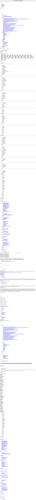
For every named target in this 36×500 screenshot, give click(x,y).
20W (32, 56)
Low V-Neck (3, 149)
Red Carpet (3, 73)
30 (16, 56)
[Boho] (2, 378)
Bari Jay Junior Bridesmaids (6, 217)
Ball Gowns (3, 77)
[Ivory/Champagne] (2, 268)
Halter (3, 147)
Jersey (3, 128)
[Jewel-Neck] (2, 401)
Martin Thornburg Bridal (6, 206)
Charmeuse (3, 126)
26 (10, 56)
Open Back (3, 96)
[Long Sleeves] (2, 407)
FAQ (2, 309)
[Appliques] (1, 390)
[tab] (19, 206)
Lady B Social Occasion (4, 489)
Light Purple (3, 185)
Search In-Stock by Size (4, 53)
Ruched (3, 98)
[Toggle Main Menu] (0, 12)
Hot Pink (3, 187)
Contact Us (3, 308)
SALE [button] (2, 212)
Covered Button (4, 102)
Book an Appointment (7, 1)
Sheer (3, 105)
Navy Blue (3, 183)
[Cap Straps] (2, 409)
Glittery (3, 109)
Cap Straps (3, 170)
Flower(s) (3, 119)
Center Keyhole (4, 93)
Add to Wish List (2, 273)
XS (14, 370)
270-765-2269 (2, 1)
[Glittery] (1, 387)
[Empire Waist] (2, 403)
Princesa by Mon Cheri (4, 484)
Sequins (3, 123)
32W (11, 370)
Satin (3, 131)
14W (22, 56)
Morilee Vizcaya (5, 239)
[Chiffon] (1, 394)
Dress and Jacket (4, 78)
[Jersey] (1, 395)
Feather (3, 127)
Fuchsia (3, 188)
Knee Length (3, 140)
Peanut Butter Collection (6, 228)
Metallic (3, 110)
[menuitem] (19, 4)
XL (2, 59)
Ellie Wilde (3, 464)
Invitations (3, 493)
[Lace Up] (2, 385)
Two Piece (3, 89)
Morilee (4, 209)
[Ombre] (1, 389)
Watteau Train (3, 143)
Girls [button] (0, 478)
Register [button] (3, 353)
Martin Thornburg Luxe (5, 207)
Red (2, 190)
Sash (2, 122)
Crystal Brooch (4, 117)
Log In (2, 6)
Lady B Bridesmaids (5, 218)
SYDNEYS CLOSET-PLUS (6, 211)
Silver (3, 196)
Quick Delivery (12, 261)
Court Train (3, 139)
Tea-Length (3, 142)
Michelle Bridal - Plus (4, 446)
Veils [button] (2, 247)
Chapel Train (3, 138)
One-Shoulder (4, 150)
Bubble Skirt (3, 92)
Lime (3, 179)
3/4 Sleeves (3, 164)
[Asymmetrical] (1, 397)
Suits (2, 470)
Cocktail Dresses (4, 67)
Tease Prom (4, 226)
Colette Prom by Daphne (6, 221)
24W (3, 370)
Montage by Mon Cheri (5, 243)
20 (2, 56)
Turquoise (3, 180)
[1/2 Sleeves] (2, 406)
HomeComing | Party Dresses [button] (3, 475)
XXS (13, 370)
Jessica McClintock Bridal (6, 205)
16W (25, 56)
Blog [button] (2, 325)
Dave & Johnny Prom (5, 223)
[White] (5, 268)
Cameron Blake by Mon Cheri (5, 487)
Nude (3, 193)
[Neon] (1, 388)
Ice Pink (3, 186)
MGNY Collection (4, 490)
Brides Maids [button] (1, 455)
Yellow (3, 176)
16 (28, 55)
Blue (2, 182)
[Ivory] (3, 268)
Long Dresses (3, 81)
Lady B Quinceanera (4, 483)
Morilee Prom (4, 225)
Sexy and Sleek (4, 84)
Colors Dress (3, 462)
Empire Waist (3, 159)
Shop (2, 323)
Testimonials (3, 313)
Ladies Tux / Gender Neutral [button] (5, 229)
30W (9, 370)
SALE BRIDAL (5, 213)
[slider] (32, 363)
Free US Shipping (4, 314)
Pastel (3, 112)
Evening (3, 68)
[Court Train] (1, 398)
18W (28, 56)
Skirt (2, 86)
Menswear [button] (1, 468)
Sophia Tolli (3, 449)
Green (3, 178)
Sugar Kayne (3, 480)
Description (3, 276)
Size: (0, 263)
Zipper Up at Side (4, 106)
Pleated (3, 97)
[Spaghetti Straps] (2, 410)
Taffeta (3, 133)
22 (5, 56)
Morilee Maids (3, 458)
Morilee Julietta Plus (5, 210)
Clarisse (2, 461)
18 (31, 55)
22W (1, 370)
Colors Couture (5, 222)
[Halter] (2, 400)
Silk (2, 132)
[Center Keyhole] (2, 382)
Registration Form (13, 272)
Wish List (3, 4)
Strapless (3, 154)
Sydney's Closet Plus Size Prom (5, 466)
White (3, 197)
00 (5, 55)
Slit (2, 99)
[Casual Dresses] (3, 376)
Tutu (2, 88)
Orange (3, 429)
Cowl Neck (3, 146)
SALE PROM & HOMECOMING (7, 214)
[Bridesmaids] (3, 375)
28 (13, 56)
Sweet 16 (3, 74)
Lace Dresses (3, 79)
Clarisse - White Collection (5, 442)
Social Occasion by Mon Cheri (6, 244)
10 (20, 55)
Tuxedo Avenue (3, 351)
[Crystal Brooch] (1, 392)
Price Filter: (2, 50)
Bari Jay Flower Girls (5, 236)
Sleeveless (3, 167)
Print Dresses (3, 83)
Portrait (3, 151)
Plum (3, 189)
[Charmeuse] (1, 393)
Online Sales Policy (2, 274)
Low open (3, 104)
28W (7, 370)
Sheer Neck (3, 153)
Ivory (3, 192)
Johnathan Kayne (5, 224)
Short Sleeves (3, 166)
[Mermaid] (2, 404)
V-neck (3, 155)
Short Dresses (3, 85)
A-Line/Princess (4, 158)
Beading (3, 116)
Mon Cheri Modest (5, 208)
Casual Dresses (4, 66)
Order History (3, 317)
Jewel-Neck (3, 148)
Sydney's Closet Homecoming (6, 234)
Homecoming (3, 70)
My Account (3, 316)
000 (2, 55)
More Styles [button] (3, 249)
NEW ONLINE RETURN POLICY (18, 0)
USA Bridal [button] (3, 342)
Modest (3, 82)
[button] (2, 13)
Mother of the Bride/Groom (5, 71)
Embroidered (3, 118)
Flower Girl (3, 69)
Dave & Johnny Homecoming (6, 233)
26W (5, 370)
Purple (3, 422)
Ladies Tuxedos (3, 473)
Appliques (3, 115)
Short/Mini (3, 141)
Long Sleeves (3, 165)
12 (23, 55)
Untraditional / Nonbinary (6, 231)
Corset (3, 94)
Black (3, 195)
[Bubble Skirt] (2, 381)
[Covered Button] (2, 384)
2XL (5, 59)
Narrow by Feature (3, 62)
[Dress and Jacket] (2, 379)
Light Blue (3, 181)
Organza (3, 130)
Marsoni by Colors (5, 242)
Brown (3, 194)
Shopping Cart (3, 5)
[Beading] (1, 391)
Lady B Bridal (3, 444)
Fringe (3, 120)
